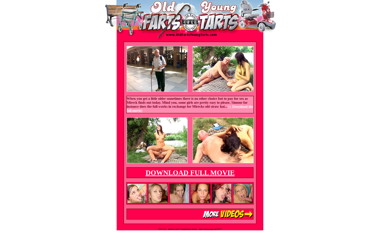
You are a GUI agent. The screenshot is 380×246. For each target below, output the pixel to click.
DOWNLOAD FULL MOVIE (190, 173)
